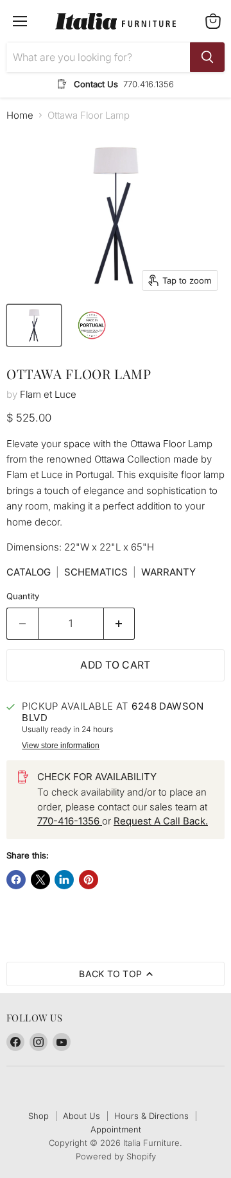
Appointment (115, 1129)
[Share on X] (40, 879)
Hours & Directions (151, 1116)
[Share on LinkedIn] (64, 879)
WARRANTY (168, 572)
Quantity (22, 596)
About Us (81, 1116)
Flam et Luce (48, 394)
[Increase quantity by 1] (119, 624)
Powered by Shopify (116, 1156)
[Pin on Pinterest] (88, 879)
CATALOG (28, 572)
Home (19, 115)
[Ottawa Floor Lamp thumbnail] (34, 325)
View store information (60, 745)
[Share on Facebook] (16, 879)
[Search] (207, 57)
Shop (38, 1116)
